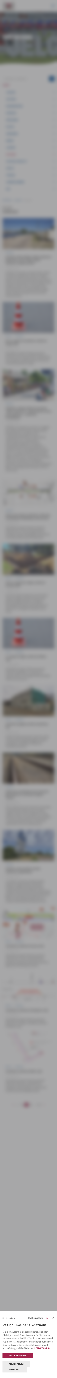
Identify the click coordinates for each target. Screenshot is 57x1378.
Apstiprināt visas (17, 1355)
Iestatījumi (11, 1318)
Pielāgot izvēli (16, 1364)
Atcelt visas (15, 1369)
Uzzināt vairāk (42, 1348)
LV (47, 1317)
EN (53, 1317)
